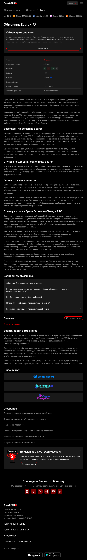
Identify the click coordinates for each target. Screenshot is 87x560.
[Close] (80, 450)
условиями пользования (46, 39)
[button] (73, 318)
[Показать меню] (81, 3)
